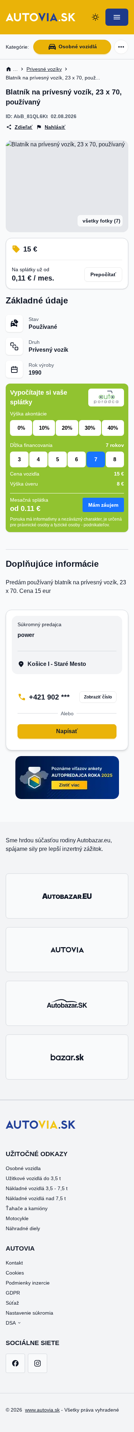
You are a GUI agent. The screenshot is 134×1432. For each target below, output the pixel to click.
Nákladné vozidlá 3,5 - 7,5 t (37, 1188)
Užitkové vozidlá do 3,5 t (33, 1178)
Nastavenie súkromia (29, 1313)
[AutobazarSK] (67, 1003)
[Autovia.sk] (67, 949)
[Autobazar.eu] (67, 896)
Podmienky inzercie (28, 1283)
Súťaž (12, 1303)
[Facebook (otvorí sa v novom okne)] (15, 1363)
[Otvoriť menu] (116, 17)
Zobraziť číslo (98, 697)
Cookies (15, 1273)
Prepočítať (103, 274)
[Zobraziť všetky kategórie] (121, 47)
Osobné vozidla (23, 1168)
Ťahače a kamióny (27, 1208)
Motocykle (17, 1218)
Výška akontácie (28, 414)
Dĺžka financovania (31, 445)
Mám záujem (103, 505)
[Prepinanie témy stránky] (95, 17)
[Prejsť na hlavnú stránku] (40, 17)
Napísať (67, 731)
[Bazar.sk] (67, 1057)
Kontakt (14, 1263)
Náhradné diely (23, 1228)
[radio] (21, 428)
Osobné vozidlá (78, 46)
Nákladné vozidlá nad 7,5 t (36, 1198)
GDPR (13, 1293)
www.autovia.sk (42, 1410)
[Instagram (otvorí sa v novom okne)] (37, 1363)
